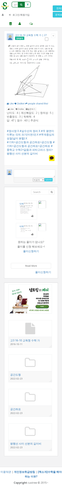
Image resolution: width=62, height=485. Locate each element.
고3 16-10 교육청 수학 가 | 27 (31, 35)
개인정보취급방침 (24, 472)
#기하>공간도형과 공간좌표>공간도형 (29, 142)
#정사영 (12, 131)
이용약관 (5, 472)
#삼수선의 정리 (29, 131)
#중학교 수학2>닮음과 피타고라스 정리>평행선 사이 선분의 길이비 (30, 149)
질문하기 (31, 109)
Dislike (20, 109)
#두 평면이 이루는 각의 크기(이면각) (30, 133)
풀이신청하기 (31, 251)
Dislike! (20, 103)
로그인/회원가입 (21, 14)
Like (12, 103)
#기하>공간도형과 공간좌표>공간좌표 (31, 144)
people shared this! (38, 103)
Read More (31, 265)
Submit (48, 179)
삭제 (21, 203)
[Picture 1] (31, 72)
